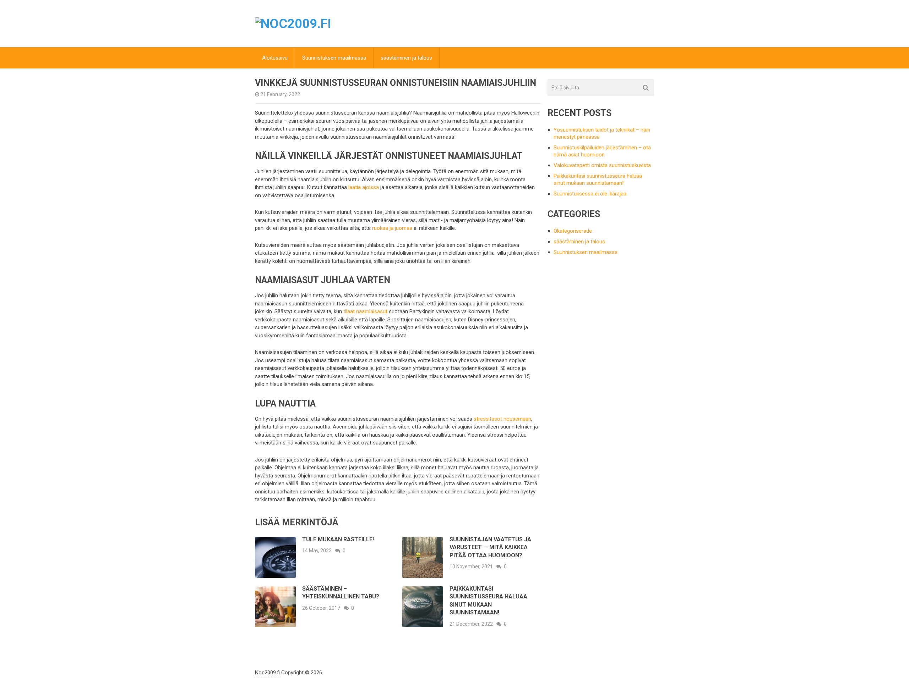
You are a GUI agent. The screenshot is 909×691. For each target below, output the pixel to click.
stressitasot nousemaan (502, 419)
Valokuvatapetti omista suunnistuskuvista (602, 165)
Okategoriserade (573, 231)
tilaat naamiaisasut (365, 311)
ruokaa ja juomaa (392, 228)
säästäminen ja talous (406, 58)
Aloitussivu (275, 58)
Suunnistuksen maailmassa (334, 58)
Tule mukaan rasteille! (338, 539)
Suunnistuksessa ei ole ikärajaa (590, 193)
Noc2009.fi (267, 672)
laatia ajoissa (363, 187)
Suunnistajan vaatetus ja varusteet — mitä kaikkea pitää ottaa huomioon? (490, 547)
